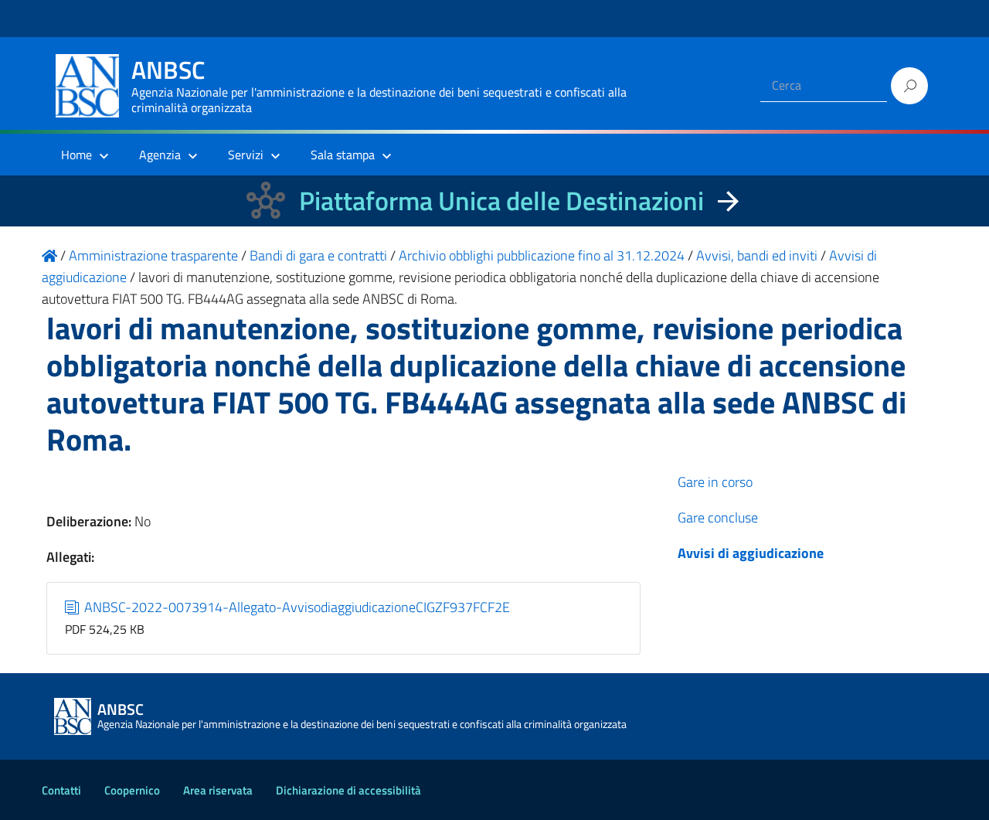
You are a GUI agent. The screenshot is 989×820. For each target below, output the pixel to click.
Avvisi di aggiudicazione (751, 553)
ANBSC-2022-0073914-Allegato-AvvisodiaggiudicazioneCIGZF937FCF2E (295, 607)
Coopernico (132, 790)
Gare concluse (718, 517)
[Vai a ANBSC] (49, 255)
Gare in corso (715, 481)
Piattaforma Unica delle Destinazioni (501, 200)
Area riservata (218, 790)
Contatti (61, 790)
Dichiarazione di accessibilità (348, 790)
